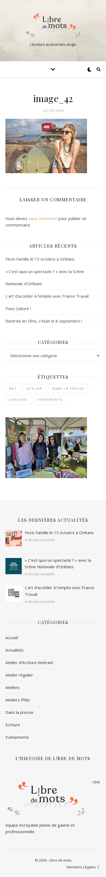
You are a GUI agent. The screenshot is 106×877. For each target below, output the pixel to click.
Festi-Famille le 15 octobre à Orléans (39, 259)
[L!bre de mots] (53, 26)
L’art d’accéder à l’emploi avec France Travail (47, 296)
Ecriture (18, 400)
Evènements (50, 400)
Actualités (14, 650)
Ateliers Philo (17, 699)
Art (13, 388)
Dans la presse (68, 388)
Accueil (11, 637)
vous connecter (43, 218)
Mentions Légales (81, 867)
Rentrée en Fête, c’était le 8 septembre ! (43, 321)
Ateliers (12, 687)
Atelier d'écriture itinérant (29, 662)
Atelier (34, 388)
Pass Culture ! (18, 308)
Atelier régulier (19, 675)
